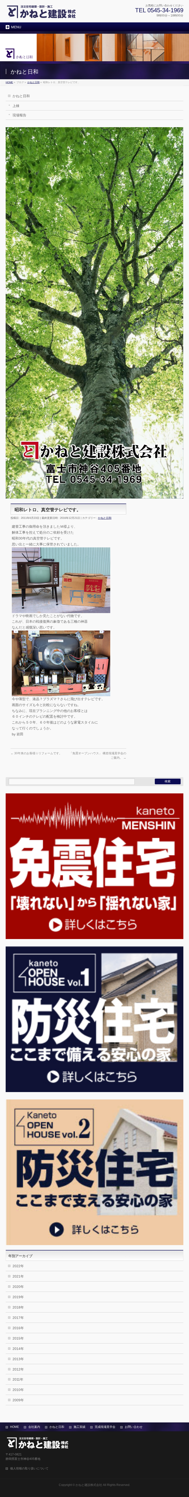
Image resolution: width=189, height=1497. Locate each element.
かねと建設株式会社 (89, 1485)
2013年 (18, 1359)
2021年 (18, 1276)
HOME (14, 1427)
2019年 (18, 1297)
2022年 (18, 1266)
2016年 (18, 1328)
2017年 (18, 1318)
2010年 (18, 1390)
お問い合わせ (133, 1427)
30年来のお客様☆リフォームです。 (36, 753)
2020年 (18, 1287)
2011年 (18, 1379)
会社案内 (34, 1427)
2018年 (18, 1307)
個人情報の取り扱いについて (29, 1468)
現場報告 (19, 115)
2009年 (18, 1400)
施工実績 (79, 1427)
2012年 (18, 1369)
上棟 (16, 106)
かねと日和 (21, 96)
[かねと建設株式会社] (41, 13)
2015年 (18, 1338)
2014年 (18, 1349)
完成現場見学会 (105, 1427)
